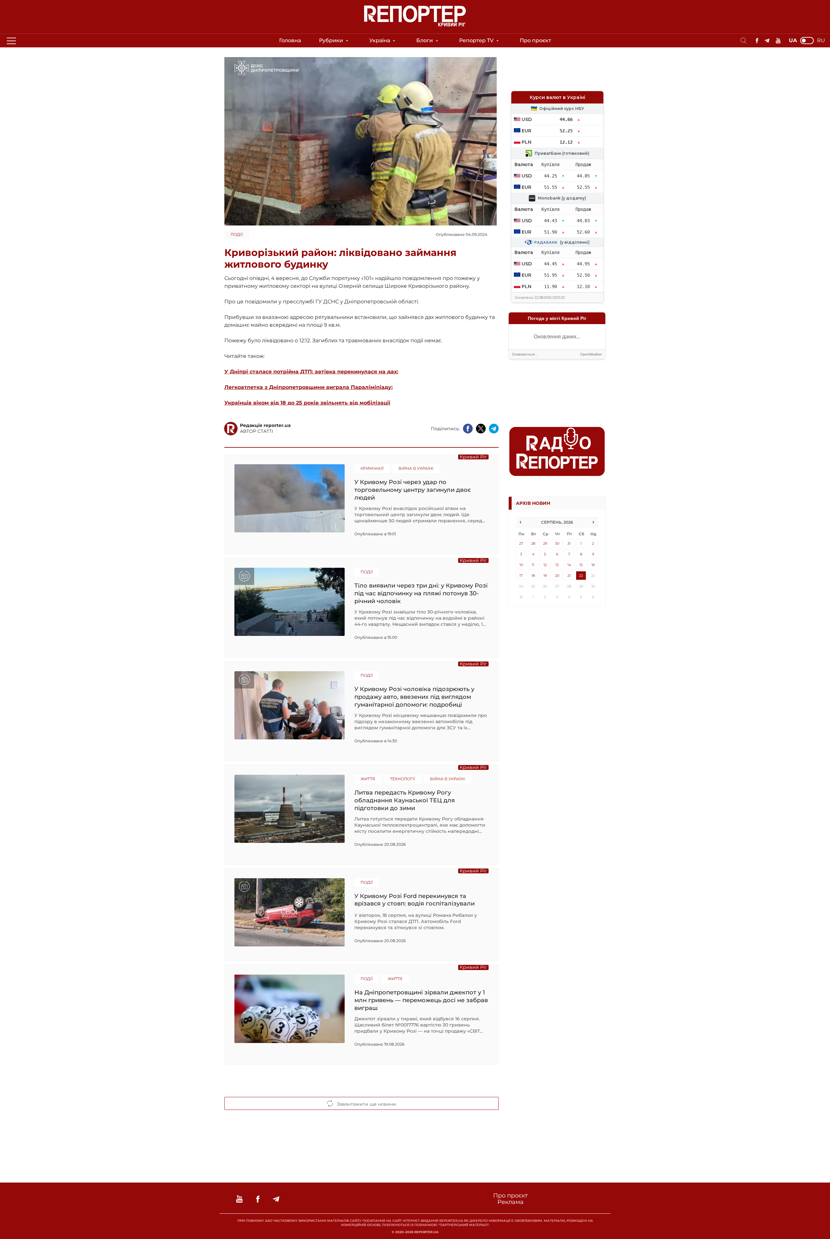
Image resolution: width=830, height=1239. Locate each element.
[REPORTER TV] (778, 41)
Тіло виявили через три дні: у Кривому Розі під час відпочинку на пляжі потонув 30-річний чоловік (421, 593)
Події (237, 234)
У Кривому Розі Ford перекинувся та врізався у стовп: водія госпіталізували (414, 900)
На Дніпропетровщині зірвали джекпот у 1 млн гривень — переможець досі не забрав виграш (421, 1000)
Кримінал (372, 468)
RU (821, 40)
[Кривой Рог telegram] (767, 41)
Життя (368, 778)
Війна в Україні (415, 468)
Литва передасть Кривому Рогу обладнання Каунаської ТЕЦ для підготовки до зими (404, 800)
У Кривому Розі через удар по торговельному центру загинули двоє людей (412, 490)
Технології (402, 778)
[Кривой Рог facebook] (756, 41)
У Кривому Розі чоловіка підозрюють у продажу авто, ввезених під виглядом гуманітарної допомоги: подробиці (414, 697)
